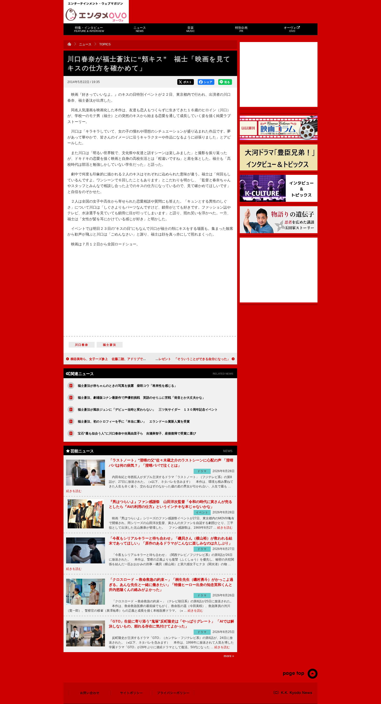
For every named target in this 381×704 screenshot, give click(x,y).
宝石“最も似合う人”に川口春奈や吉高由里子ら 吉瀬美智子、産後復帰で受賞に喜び (137, 433)
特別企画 (241, 29)
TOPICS (105, 44)
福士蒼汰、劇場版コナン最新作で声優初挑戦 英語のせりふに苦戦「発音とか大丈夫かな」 (141, 397)
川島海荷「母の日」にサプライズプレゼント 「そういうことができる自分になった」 (169, 359)
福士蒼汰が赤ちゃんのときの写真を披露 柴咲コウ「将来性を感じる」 (127, 386)
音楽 (190, 29)
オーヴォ (290, 29)
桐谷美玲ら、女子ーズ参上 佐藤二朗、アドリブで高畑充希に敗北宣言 (120, 359)
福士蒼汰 (110, 344)
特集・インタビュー (89, 29)
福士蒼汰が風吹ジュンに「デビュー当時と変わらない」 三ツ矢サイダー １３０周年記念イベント (148, 409)
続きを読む (74, 491)
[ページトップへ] (300, 677)
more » (229, 656)
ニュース (139, 29)
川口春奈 (82, 344)
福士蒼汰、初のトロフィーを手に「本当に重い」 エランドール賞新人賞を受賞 (134, 421)
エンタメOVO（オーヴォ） (96, 15)
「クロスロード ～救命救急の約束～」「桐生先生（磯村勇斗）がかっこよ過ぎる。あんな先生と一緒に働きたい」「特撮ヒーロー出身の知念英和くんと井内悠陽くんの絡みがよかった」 (171, 584)
